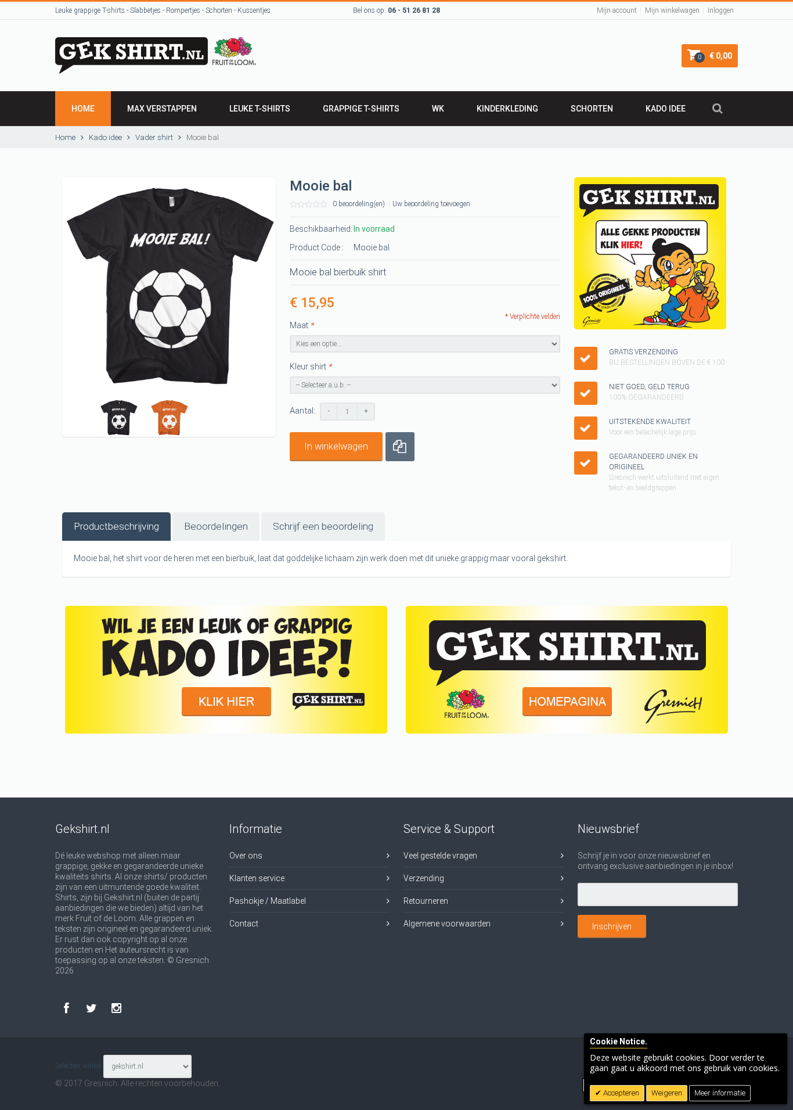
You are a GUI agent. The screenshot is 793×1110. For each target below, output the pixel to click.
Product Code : (317, 247)
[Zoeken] (717, 108)
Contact (243, 923)
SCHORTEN (592, 108)
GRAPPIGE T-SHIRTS (361, 108)
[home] (567, 670)
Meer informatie (719, 1093)
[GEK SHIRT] (155, 42)
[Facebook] (67, 1007)
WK (438, 108)
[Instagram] (116, 1007)
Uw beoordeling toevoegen (431, 204)
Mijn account (617, 10)
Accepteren (620, 1093)
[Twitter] (92, 1007)
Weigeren (666, 1093)
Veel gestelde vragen (440, 855)
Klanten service (256, 878)
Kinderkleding (507, 108)
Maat (301, 325)
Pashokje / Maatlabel (267, 901)
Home (83, 108)
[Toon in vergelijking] (399, 446)
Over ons (245, 855)
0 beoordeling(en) (359, 204)
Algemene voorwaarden (447, 923)
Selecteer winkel (78, 1066)
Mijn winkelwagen (672, 10)
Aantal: (302, 411)
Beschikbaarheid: (321, 229)
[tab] (116, 526)
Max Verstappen (162, 108)
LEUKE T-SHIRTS (259, 108)
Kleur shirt (310, 366)
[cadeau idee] (226, 670)
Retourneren (425, 901)
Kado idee (666, 108)
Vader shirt (154, 137)
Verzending (423, 878)
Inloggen (721, 10)
